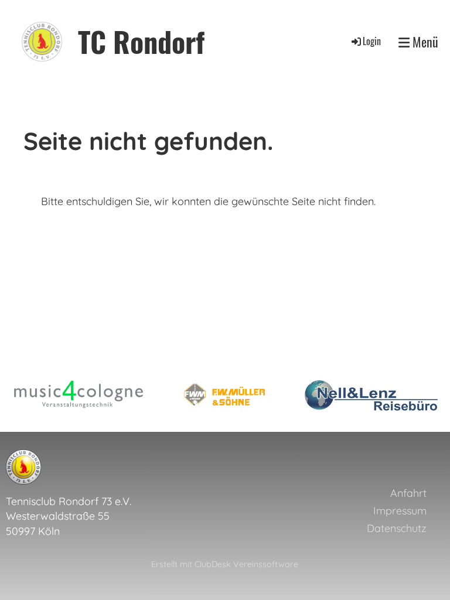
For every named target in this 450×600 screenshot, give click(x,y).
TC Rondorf (141, 41)
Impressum (400, 510)
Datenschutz (397, 528)
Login (372, 41)
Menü (424, 42)
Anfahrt (408, 493)
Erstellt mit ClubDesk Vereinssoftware (224, 564)
